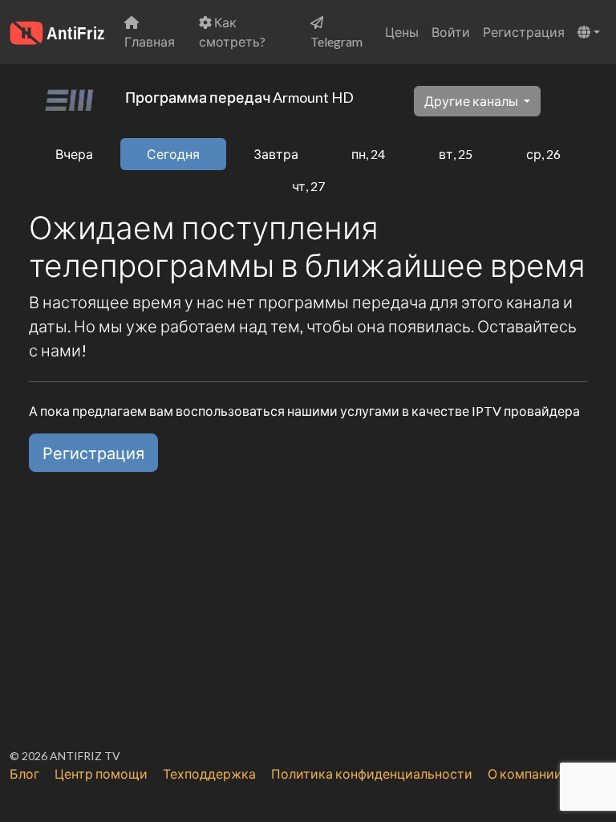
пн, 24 (368, 153)
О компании (525, 773)
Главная (149, 41)
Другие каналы (472, 100)
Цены (402, 31)
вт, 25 (455, 153)
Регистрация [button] (93, 452)
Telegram (336, 41)
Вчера (74, 153)
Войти (451, 31)
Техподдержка (209, 773)
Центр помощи (101, 773)
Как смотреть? (232, 31)
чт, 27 (308, 185)
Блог (24, 773)
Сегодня (173, 153)
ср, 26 (543, 153)
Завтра (275, 153)
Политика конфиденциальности (371, 773)
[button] (588, 32)
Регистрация (524, 31)
